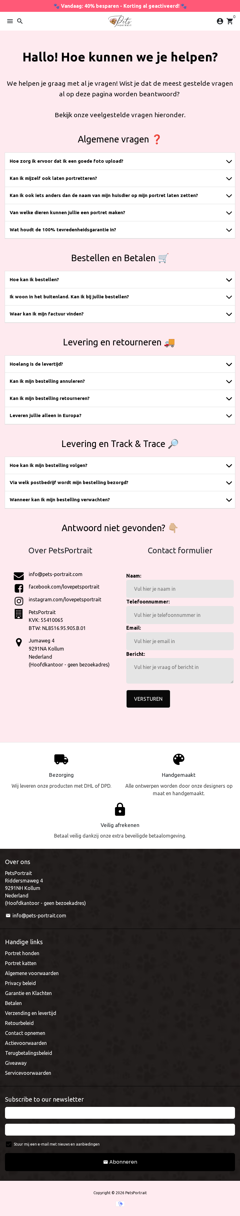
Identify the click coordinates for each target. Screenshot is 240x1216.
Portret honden (22, 953)
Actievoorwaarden (26, 1043)
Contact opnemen (25, 1033)
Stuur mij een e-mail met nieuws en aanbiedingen (57, 1144)
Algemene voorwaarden (32, 973)
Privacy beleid (20, 983)
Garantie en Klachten (28, 993)
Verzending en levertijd (30, 1013)
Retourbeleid (19, 1023)
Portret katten (21, 963)
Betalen (13, 1003)
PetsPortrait (136, 1193)
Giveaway (16, 1063)
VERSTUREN (148, 699)
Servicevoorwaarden (28, 1073)
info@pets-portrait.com (36, 915)
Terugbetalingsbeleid (28, 1053)
